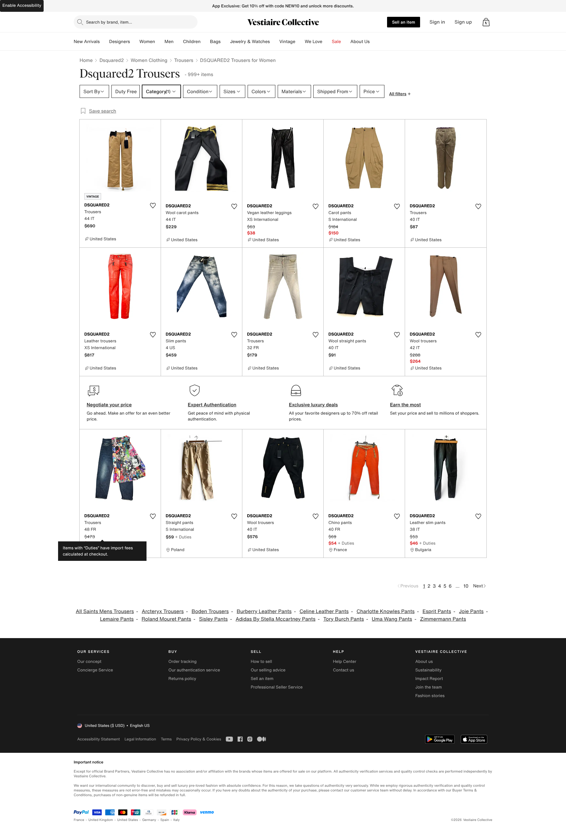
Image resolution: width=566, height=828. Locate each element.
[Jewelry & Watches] (274, 41)
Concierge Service (95, 670)
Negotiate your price (109, 404)
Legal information (140, 739)
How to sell (261, 661)
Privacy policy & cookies (198, 739)
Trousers (183, 60)
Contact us (343, 670)
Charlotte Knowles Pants (385, 611)
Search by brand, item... (109, 22)
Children (192, 41)
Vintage (287, 41)
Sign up (463, 22)
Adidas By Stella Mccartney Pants (275, 619)
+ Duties (104, 543)
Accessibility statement (98, 739)
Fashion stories (430, 696)
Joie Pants (471, 611)
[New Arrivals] (104, 41)
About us (424, 661)
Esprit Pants (436, 611)
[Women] (159, 41)
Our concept (89, 661)
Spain (164, 820)
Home (86, 60)
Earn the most (405, 404)
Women (147, 41)
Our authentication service (194, 670)
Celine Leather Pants (324, 611)
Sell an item (403, 22)
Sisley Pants (213, 619)
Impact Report (429, 679)
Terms (166, 739)
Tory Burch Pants (343, 619)
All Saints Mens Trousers (105, 611)
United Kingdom (100, 820)
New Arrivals (87, 41)
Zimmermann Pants (443, 619)
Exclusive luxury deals (313, 404)
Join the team (428, 687)
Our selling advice (268, 670)
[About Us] (374, 41)
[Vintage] (300, 41)
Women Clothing (149, 60)
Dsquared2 (111, 60)
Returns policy (182, 679)
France (79, 820)
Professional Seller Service (276, 687)
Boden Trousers (210, 611)
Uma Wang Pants (392, 619)
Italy (176, 820)
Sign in (437, 22)
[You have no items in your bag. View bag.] (486, 22)
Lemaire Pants (117, 619)
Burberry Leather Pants (264, 611)
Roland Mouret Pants (166, 619)
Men (169, 41)
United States (127, 820)
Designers (119, 41)
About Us (360, 41)
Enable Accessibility (21, 5)
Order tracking (182, 661)
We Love (314, 41)
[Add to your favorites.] (152, 205)
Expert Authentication (212, 404)
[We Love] (327, 41)
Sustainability (428, 670)
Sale (336, 41)
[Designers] (134, 41)
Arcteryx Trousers (163, 611)
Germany (149, 820)
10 (465, 585)
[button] (486, 22)
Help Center (344, 661)
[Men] (178, 41)
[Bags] (225, 41)
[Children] (205, 41)
